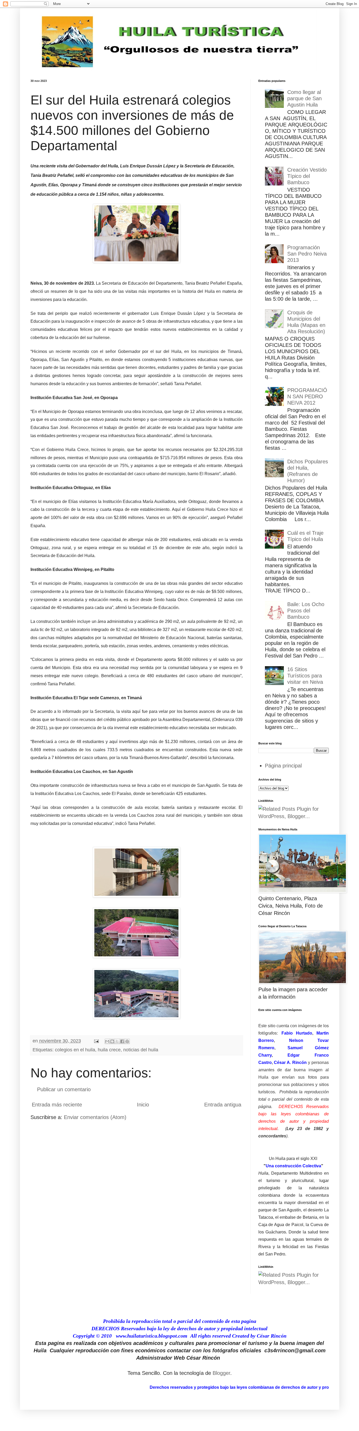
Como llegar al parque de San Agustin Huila (304, 98)
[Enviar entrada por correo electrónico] (96, 1040)
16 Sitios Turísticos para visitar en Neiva (305, 675)
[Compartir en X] (117, 1041)
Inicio (143, 1104)
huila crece (109, 1049)
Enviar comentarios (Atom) (95, 1117)
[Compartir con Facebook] (122, 1041)
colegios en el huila (75, 1049)
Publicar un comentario (64, 1089)
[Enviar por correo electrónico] (107, 1041)
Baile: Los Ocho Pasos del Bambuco (305, 610)
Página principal (283, 765)
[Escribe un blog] (112, 1041)
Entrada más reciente (57, 1104)
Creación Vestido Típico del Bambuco (307, 176)
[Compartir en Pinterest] (127, 1041)
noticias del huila (140, 1049)
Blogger (221, 1373)
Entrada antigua (222, 1104)
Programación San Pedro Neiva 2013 (307, 254)
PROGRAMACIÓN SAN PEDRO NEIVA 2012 (307, 396)
